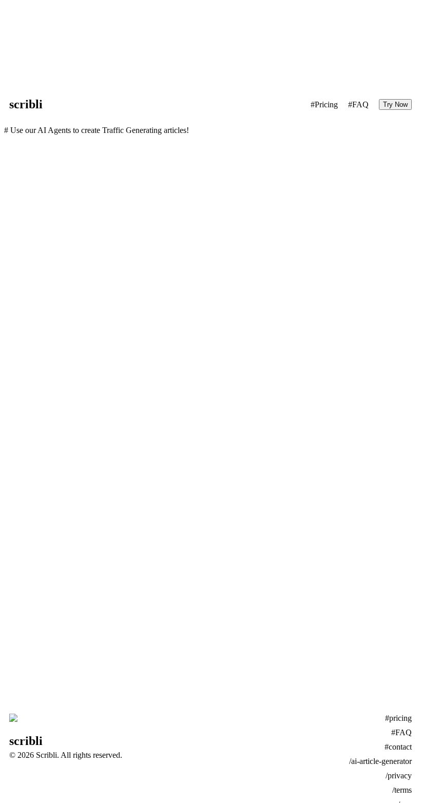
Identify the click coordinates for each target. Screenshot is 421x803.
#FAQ (358, 104)
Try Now (395, 104)
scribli (26, 104)
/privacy (399, 775)
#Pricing (324, 104)
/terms (402, 790)
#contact (398, 746)
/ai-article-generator (380, 761)
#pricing (398, 718)
